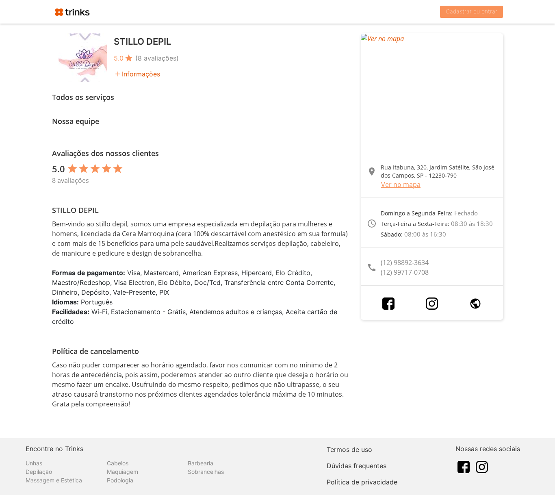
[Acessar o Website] (475, 303)
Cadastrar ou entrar (471, 11)
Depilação (39, 471)
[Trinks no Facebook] (463, 466)
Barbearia (200, 463)
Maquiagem (122, 471)
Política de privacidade (362, 482)
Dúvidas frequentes (356, 466)
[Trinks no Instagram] (482, 466)
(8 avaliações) (157, 58)
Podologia (120, 480)
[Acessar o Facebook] (388, 303)
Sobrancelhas (206, 471)
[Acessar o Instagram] (432, 303)
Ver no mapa (401, 184)
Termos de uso (349, 449)
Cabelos (117, 463)
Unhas (34, 463)
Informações (141, 74)
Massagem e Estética (54, 480)
